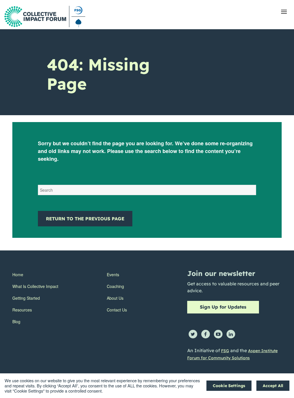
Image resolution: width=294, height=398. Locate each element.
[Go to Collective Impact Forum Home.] (44, 16)
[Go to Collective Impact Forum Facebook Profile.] (205, 334)
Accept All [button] (273, 385)
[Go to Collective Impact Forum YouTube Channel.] (218, 334)
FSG (225, 350)
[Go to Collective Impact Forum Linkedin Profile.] (231, 334)
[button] (284, 12)
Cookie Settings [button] (229, 385)
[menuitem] (35, 275)
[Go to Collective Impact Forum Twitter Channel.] (193, 334)
